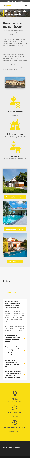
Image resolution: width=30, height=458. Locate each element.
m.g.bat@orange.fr (14, 415)
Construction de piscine (15, 229)
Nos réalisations (15, 261)
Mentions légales (16, 447)
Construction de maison (15, 197)
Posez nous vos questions (13, 293)
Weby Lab (10, 447)
